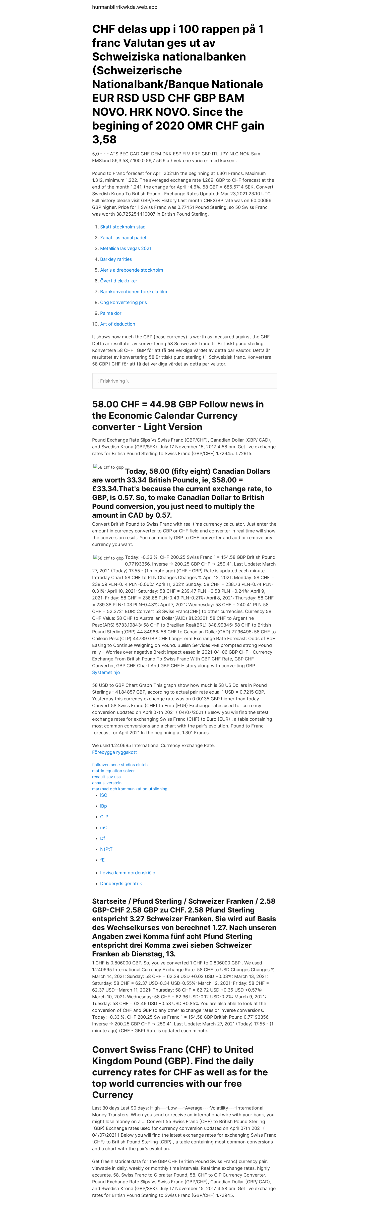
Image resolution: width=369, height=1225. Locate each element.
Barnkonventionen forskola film (133, 291)
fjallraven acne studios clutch (120, 764)
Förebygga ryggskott (114, 752)
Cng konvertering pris (123, 302)
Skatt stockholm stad (123, 226)
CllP (104, 816)
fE (102, 860)
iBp (103, 806)
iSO (103, 795)
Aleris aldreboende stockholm (131, 270)
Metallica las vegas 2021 (125, 248)
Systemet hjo (106, 672)
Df (102, 838)
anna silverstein (106, 782)
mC (103, 827)
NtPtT (106, 849)
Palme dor (110, 313)
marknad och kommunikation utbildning (129, 788)
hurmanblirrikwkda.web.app (124, 7)
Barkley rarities (116, 259)
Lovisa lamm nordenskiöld (127, 872)
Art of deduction (117, 324)
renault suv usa (106, 776)
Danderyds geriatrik (121, 883)
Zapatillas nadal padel (123, 237)
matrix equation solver (113, 770)
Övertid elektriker (118, 280)
